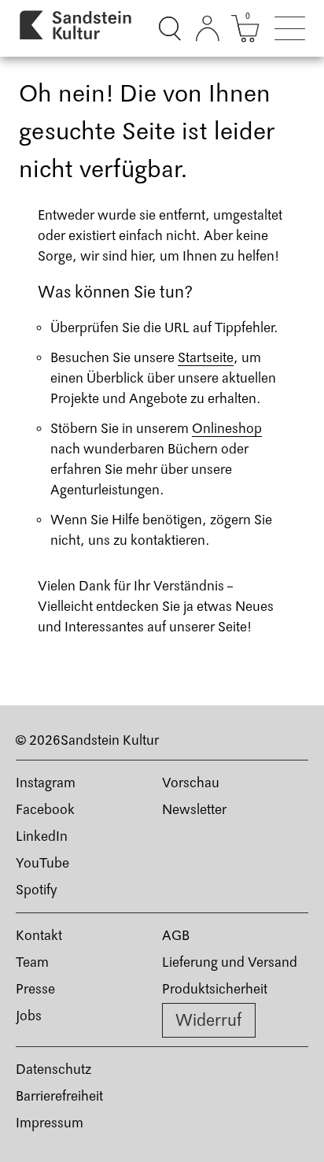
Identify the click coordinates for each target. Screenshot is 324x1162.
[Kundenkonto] (207, 28)
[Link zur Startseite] (76, 28)
